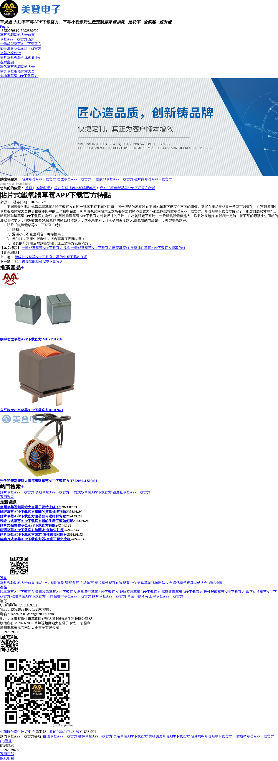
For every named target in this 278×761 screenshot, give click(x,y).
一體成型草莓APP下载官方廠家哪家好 (100, 248)
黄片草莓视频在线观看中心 (21, 57)
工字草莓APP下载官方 (166, 596)
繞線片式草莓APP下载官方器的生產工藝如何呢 (51, 257)
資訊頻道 (43, 188)
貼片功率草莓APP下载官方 (211, 736)
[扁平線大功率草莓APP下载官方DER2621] (43, 406)
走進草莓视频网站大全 (154, 582)
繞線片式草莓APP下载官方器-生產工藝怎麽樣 (35, 539)
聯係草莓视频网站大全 (17, 67)
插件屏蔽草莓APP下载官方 (20, 48)
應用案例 (57, 582)
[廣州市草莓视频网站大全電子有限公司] (22, 553)
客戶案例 (7, 62)
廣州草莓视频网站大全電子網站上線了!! (30, 507)
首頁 (29, 188)
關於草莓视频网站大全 (17, 71)
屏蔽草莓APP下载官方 (130, 736)
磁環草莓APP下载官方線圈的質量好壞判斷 (33, 512)
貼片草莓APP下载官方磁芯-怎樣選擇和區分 (33, 534)
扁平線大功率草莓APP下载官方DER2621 (31, 410)
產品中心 (43, 582)
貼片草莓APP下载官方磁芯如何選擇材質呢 (33, 516)
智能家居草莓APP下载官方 (140, 592)
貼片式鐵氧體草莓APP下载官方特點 (127, 188)
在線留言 (87, 582)
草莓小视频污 (10, 53)
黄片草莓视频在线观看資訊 (75, 188)
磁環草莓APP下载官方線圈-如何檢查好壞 (32, 530)
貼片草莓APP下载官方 (39, 179)
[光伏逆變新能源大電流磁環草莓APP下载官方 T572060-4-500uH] (43, 476)
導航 (3, 578)
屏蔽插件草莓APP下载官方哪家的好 (157, 248)
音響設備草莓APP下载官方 (55, 592)
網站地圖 (215, 582)
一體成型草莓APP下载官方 (20, 44)
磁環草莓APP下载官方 (28, 596)
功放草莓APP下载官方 (74, 179)
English (5, 27)
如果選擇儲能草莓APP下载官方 (39, 261)
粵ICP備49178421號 (64, 732)
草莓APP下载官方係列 (17, 39)
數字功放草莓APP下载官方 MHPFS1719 (31, 339)
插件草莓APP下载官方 (95, 736)
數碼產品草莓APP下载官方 (98, 592)
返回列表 (7, 497)
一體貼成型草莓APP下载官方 (68, 596)
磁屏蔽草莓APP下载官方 (153, 179)
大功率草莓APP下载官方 (19, 76)
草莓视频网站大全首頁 (17, 35)
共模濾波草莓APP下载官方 (169, 736)
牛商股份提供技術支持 (17, 732)
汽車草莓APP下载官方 (17, 592)
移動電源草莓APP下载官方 (182, 592)
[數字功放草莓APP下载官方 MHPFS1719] (43, 335)
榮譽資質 (72, 582)
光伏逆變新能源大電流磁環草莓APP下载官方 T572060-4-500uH (48, 481)
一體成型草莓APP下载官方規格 (46, 248)
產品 (3, 587)
